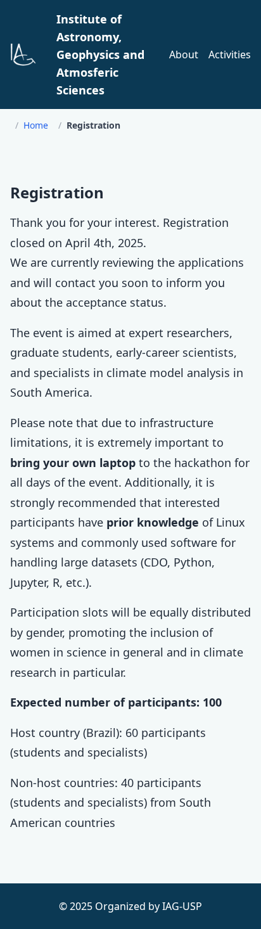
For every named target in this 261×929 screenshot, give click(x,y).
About (183, 54)
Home (35, 125)
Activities (229, 54)
